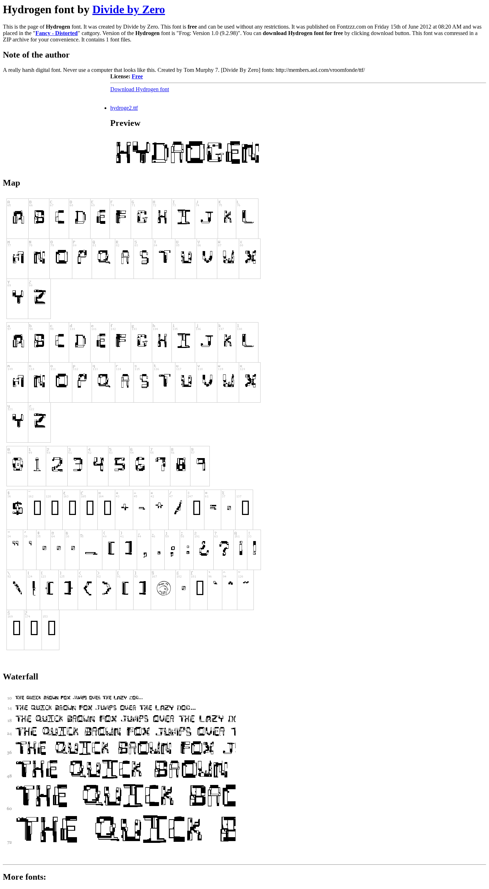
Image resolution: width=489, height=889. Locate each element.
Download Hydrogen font (139, 89)
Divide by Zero (128, 9)
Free (137, 76)
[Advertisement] (56, 118)
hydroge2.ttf (124, 108)
